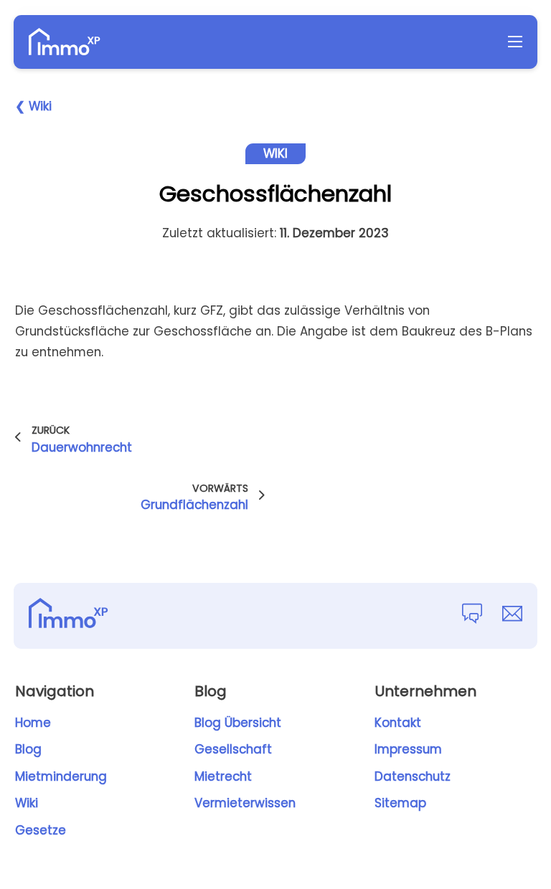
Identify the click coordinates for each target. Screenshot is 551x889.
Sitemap (400, 803)
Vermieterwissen (245, 803)
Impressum (408, 749)
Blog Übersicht (237, 722)
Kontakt (398, 722)
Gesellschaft (233, 749)
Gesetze (40, 830)
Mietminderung (61, 776)
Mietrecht (223, 776)
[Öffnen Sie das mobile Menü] (515, 41)
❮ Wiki (33, 106)
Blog (28, 749)
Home (33, 722)
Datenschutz (413, 776)
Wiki (26, 803)
